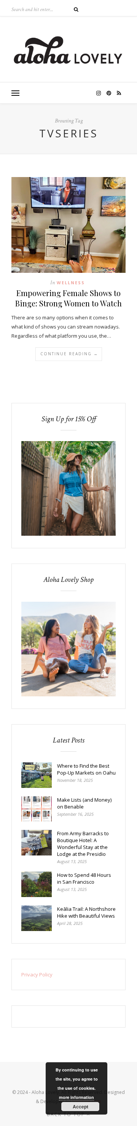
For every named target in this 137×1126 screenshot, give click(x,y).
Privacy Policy (37, 974)
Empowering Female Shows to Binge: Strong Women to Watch (68, 298)
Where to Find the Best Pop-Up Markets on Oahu (86, 769)
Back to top (67, 1114)
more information (76, 1097)
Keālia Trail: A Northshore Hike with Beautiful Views (86, 912)
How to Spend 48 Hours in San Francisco (84, 878)
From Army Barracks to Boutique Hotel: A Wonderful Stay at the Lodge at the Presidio (83, 843)
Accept (80, 1106)
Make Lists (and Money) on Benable (84, 803)
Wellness (71, 282)
